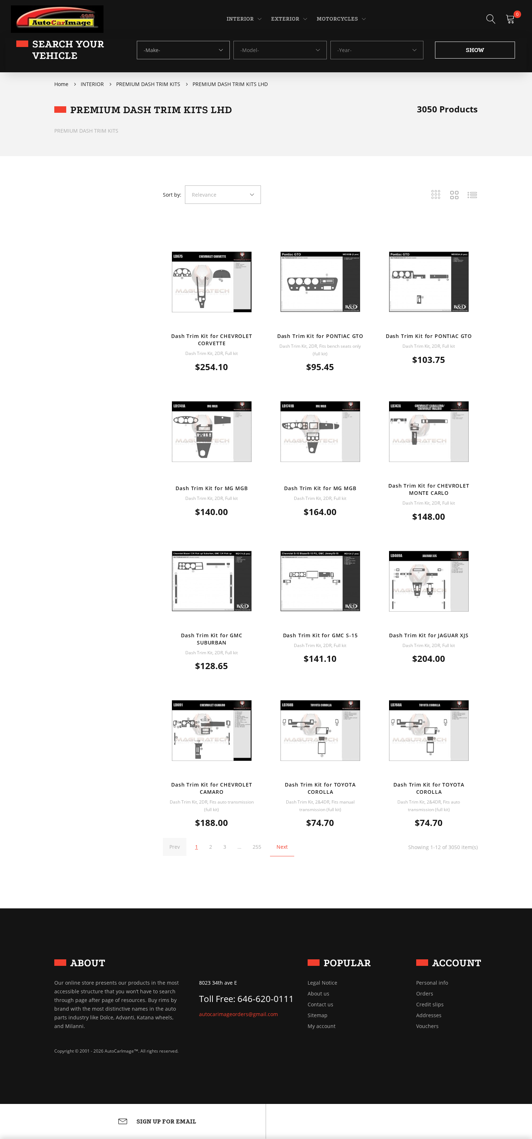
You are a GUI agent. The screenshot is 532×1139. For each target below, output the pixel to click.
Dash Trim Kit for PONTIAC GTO (320, 336)
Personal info (432, 983)
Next (282, 846)
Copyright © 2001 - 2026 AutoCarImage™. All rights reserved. (116, 1051)
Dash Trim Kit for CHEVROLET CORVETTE (211, 340)
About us (318, 993)
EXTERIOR (285, 19)
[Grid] (436, 194)
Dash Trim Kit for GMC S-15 (320, 635)
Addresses (429, 1015)
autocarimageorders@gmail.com (238, 1014)
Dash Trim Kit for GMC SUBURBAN (211, 639)
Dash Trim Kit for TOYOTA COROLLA (320, 788)
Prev (174, 846)
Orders (424, 993)
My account (321, 1026)
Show (475, 50)
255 (257, 846)
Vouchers (427, 1026)
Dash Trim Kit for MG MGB (212, 488)
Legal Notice (322, 983)
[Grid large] (454, 194)
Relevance (204, 194)
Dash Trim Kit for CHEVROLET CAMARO (211, 788)
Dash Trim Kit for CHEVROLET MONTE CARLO (428, 489)
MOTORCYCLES (337, 19)
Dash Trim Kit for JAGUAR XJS (429, 635)
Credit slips (430, 1004)
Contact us (320, 1004)
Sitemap (318, 1015)
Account (456, 963)
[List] (472, 194)
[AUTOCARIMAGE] (57, 18)
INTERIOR (240, 19)
